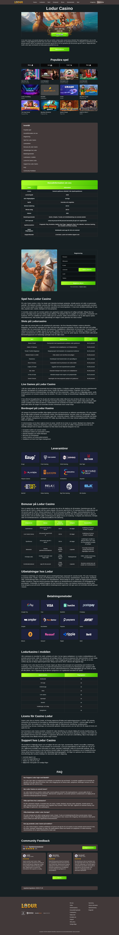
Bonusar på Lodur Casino (31, 147)
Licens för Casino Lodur (30, 160)
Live (49, 65)
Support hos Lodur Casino (31, 164)
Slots (87, 65)
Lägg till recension (89, 847)
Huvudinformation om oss (31, 133)
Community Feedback (30, 170)
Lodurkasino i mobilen (30, 157)
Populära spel (27, 130)
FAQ (25, 167)
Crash (68, 65)
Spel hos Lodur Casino (30, 140)
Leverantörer (27, 143)
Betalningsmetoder (29, 153)
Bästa (29, 65)
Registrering (27, 136)
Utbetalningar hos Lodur (30, 150)
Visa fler (59, 877)
